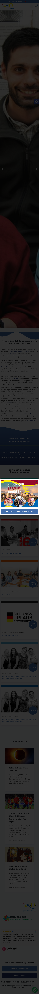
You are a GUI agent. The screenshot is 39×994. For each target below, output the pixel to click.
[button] (36, 481)
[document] (19, 497)
